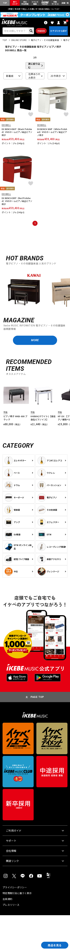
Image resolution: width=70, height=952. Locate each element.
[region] (35, 289)
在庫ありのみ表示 (34, 75)
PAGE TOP (37, 697)
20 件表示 (55, 76)
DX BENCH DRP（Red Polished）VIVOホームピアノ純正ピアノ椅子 (17, 201)
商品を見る (55, 945)
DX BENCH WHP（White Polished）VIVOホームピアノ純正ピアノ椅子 (52, 132)
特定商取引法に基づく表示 (17, 893)
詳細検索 (41, 30)
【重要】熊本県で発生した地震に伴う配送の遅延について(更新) (35, 9)
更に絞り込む (34, 65)
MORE (35, 340)
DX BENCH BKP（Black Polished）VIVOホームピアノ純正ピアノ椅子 (17, 132)
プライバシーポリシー (15, 887)
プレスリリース (11, 905)
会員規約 (7, 899)
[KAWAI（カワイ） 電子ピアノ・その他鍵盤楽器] (23, 290)
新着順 (9, 76)
